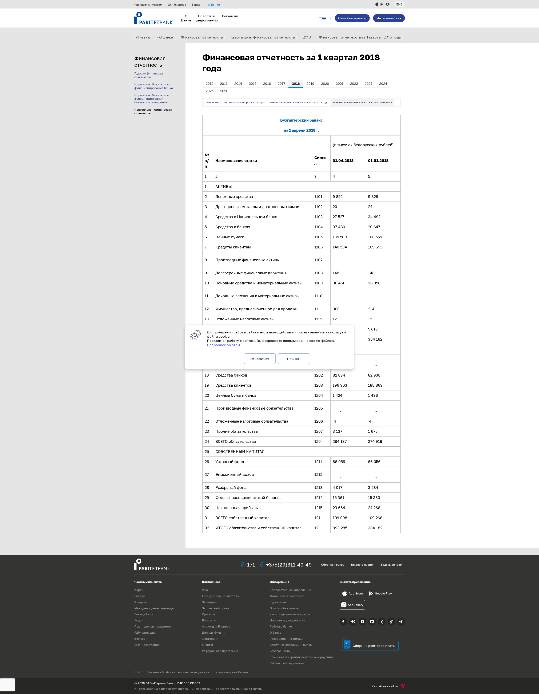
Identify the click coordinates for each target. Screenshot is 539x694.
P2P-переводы (144, 632)
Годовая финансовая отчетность (149, 75)
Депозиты (209, 620)
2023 (368, 83)
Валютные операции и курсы (291, 644)
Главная (144, 37)
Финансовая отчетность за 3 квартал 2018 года (235, 102)
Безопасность (280, 651)
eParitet (207, 644)
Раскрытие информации (288, 638)
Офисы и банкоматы (284, 608)
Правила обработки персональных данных (178, 672)
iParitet (139, 638)
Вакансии (230, 16)
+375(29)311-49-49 (289, 564)
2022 (354, 83)
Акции (139, 620)
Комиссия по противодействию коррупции (301, 657)
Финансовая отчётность (287, 596)
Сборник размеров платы (374, 646)
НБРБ (138, 672)
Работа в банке (281, 626)
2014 (238, 83)
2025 (209, 91)
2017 (281, 83)
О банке (275, 632)
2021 (339, 83)
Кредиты (140, 602)
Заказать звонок (362, 564)
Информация (279, 582)
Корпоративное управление (290, 590)
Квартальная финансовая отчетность (263, 37)
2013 (224, 83)
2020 (325, 83)
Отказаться (259, 359)
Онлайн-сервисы (352, 18)
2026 (224, 91)
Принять (294, 359)
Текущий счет (144, 614)
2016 (267, 83)
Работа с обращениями (287, 663)
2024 (383, 83)
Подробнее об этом (223, 345)
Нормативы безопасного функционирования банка (153, 86)
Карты (139, 590)
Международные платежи (221, 596)
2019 (310, 83)
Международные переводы (154, 608)
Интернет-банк (389, 18)
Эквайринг (210, 602)
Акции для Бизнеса (216, 626)
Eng (399, 4)
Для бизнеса (177, 4)
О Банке (214, 4)
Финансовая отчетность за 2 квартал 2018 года (299, 102)
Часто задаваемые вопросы (290, 614)
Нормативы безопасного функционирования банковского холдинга (152, 98)
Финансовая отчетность (202, 37)
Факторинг (210, 638)
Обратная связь (332, 564)
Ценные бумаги (213, 632)
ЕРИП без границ (147, 644)
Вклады (139, 596)
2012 (209, 83)
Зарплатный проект (216, 608)
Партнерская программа (152, 626)
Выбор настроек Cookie (230, 672)
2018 (307, 37)
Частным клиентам (148, 4)
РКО (205, 590)
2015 (252, 83)
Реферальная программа (220, 651)
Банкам (197, 4)
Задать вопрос (391, 564)
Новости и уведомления (206, 18)
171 (251, 564)
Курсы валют (279, 602)
